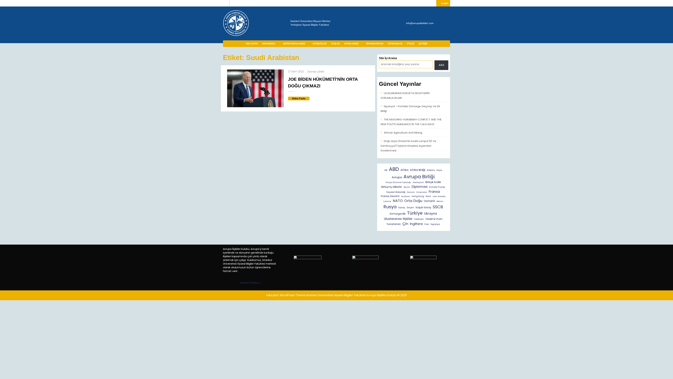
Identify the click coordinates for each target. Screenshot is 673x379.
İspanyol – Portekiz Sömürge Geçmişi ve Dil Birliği (410, 108)
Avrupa (397, 177)
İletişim (423, 43)
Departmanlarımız (294, 43)
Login (445, 3)
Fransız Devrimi (390, 196)
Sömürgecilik (398, 213)
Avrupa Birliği (419, 176)
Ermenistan (421, 192)
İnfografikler (374, 43)
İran (426, 224)
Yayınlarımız (351, 43)
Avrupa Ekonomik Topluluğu (398, 182)
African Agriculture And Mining (403, 132)
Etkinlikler (320, 43)
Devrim (407, 187)
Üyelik (410, 43)
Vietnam (419, 219)
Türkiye (415, 213)
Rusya (390, 207)
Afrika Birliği (417, 170)
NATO (398, 200)
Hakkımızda (269, 43)
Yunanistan (393, 224)
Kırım (428, 196)
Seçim (410, 207)
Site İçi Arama (388, 58)
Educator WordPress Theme (285, 295)
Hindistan (405, 196)
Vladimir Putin (434, 219)
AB (385, 170)
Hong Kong (418, 196)
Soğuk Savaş (423, 207)
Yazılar (335, 43)
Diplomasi (419, 186)
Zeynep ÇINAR (315, 71)
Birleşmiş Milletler (391, 187)
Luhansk (387, 201)
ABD (394, 169)
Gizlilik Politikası (250, 282)
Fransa (434, 191)
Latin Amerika (439, 196)
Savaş (401, 207)
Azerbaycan (418, 182)
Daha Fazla (301, 98)
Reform (440, 201)
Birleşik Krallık (433, 182)
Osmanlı (429, 201)
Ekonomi (411, 192)
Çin (405, 223)
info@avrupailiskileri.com (420, 23)
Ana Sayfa (252, 43)
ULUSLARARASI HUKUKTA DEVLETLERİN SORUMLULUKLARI (405, 95)
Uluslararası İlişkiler (398, 219)
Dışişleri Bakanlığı (395, 192)
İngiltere (416, 223)
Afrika (404, 170)
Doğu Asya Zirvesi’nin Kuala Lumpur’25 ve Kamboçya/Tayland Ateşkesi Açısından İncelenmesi (408, 145)
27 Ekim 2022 (296, 71)
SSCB (438, 207)
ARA (441, 65)
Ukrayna (430, 213)
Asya (439, 170)
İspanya (435, 224)
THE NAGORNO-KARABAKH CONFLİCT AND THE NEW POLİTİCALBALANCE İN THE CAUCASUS (411, 122)
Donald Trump (437, 186)
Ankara (431, 170)
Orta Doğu (413, 200)
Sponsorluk (395, 43)
